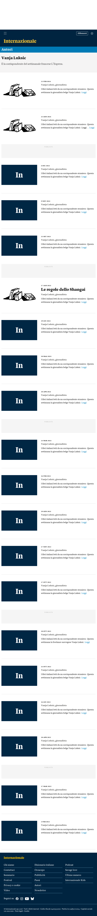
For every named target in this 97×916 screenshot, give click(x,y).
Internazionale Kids (75, 880)
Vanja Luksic (47, 85)
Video (7, 890)
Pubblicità (40, 875)
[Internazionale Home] (15, 857)
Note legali (19, 911)
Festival (8, 880)
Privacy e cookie (12, 885)
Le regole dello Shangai (63, 290)
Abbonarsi (82, 33)
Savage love (71, 870)
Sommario (9, 875)
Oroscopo (40, 870)
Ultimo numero (73, 875)
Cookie (26, 911)
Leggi (84, 92)
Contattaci (9, 870)
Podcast (69, 865)
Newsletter (40, 890)
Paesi (37, 880)
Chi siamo (9, 865)
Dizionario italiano (44, 865)
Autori (7, 49)
